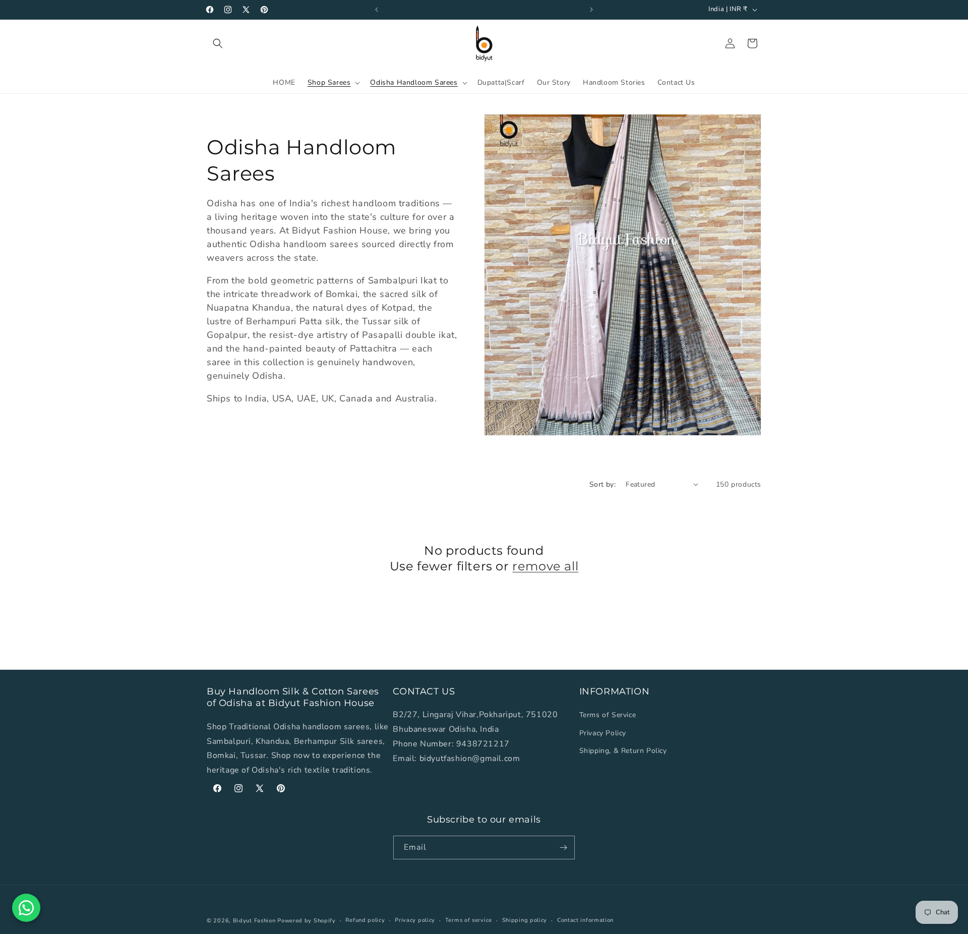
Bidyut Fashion (254, 920)
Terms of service (468, 920)
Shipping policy (525, 920)
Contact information (585, 920)
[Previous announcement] (377, 9)
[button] (218, 43)
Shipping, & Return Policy (623, 750)
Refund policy (365, 920)
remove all (545, 566)
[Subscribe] (563, 847)
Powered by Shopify (306, 920)
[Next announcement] (591, 9)
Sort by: (602, 484)
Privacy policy (415, 920)
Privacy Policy (602, 733)
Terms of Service (607, 715)
